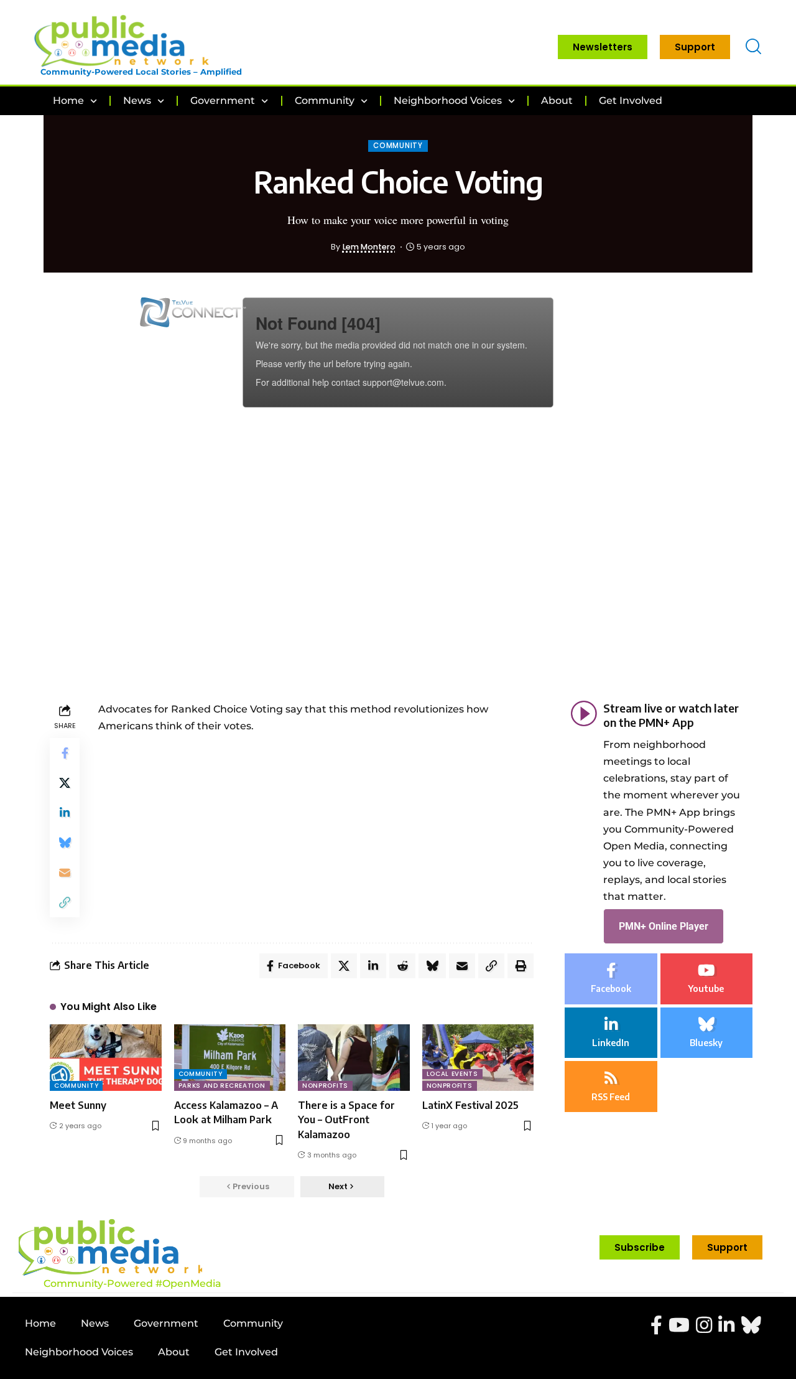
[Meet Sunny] (106, 1058)
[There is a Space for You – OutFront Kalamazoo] (354, 1058)
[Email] (65, 872)
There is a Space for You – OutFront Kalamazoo (346, 1119)
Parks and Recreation (222, 1085)
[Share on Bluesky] (65, 843)
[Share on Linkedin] (65, 813)
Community (397, 146)
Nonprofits (325, 1085)
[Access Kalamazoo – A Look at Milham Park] (230, 1058)
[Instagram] (704, 1325)
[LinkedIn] (611, 1033)
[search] (753, 47)
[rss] (611, 1086)
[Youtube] (706, 978)
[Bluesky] (706, 1033)
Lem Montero (369, 246)
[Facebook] (611, 978)
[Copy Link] (65, 902)
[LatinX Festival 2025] (478, 1058)
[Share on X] (65, 783)
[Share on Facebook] (65, 753)
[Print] (520, 965)
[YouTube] (679, 1325)
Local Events (452, 1073)
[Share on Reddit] (402, 965)
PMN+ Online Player (663, 926)
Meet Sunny (78, 1105)
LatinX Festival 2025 (470, 1105)
